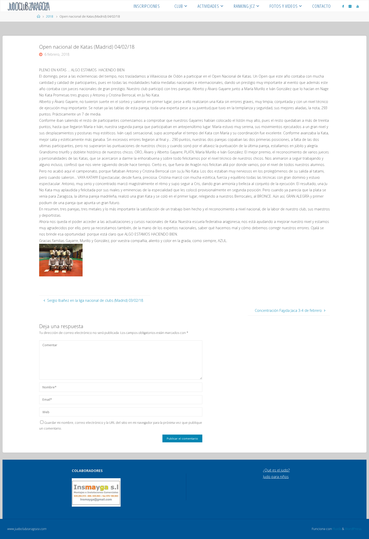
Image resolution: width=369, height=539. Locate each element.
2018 (49, 16)
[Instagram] (350, 6)
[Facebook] (343, 6)
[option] (96, 492)
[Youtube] (357, 6)
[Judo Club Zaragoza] (29, 6)
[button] (79, 492)
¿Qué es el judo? (276, 470)
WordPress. (353, 529)
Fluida (336, 529)
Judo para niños (276, 476)
